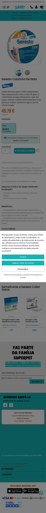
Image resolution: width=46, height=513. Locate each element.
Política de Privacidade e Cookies (17, 275)
